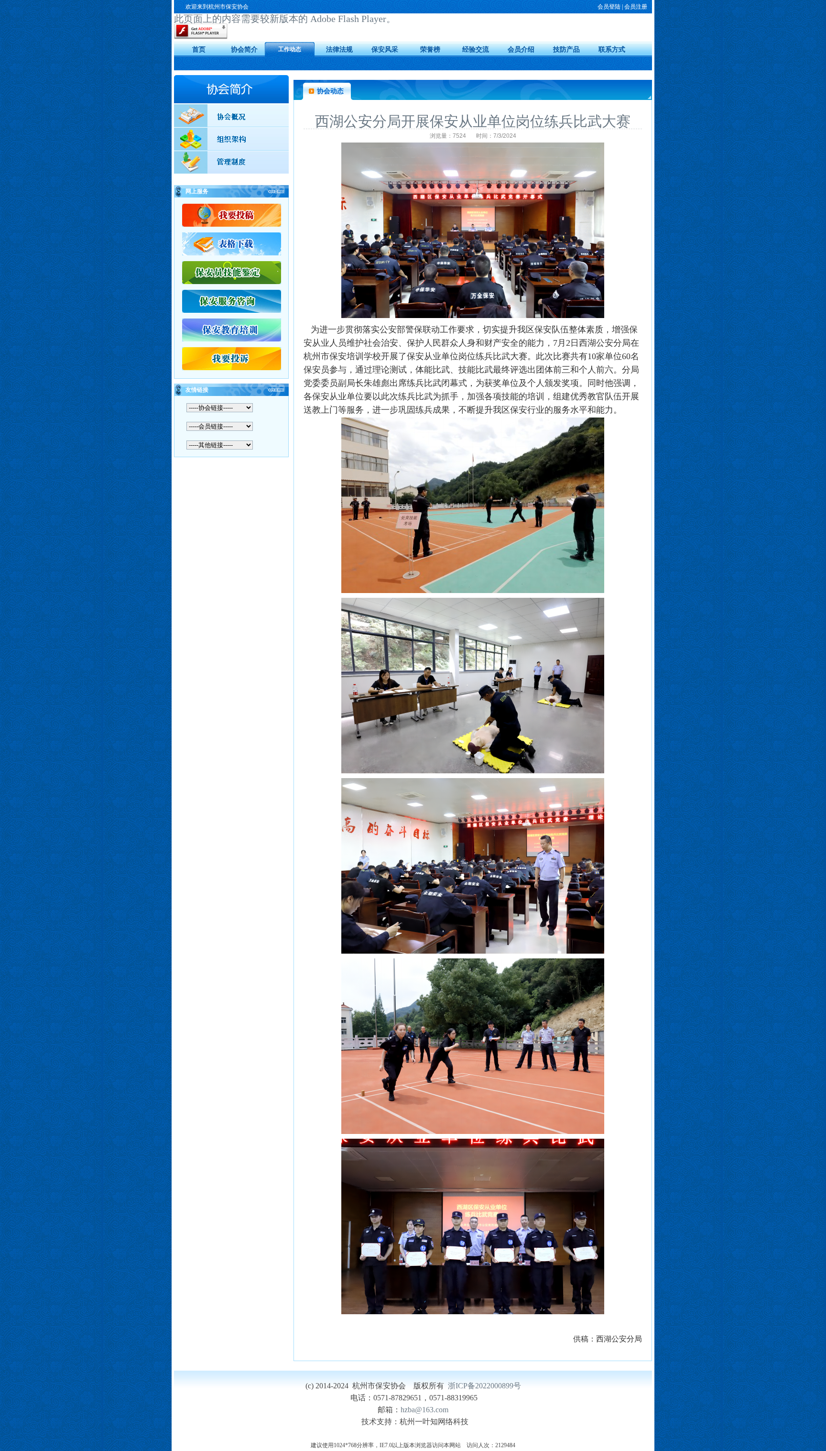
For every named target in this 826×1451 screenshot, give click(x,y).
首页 (199, 49)
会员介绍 (521, 49)
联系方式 (611, 49)
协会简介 (244, 49)
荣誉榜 (430, 49)
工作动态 (289, 49)
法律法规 (339, 49)
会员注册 (635, 6)
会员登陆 (609, 6)
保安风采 (384, 49)
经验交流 (475, 49)
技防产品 (566, 49)
